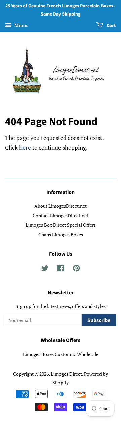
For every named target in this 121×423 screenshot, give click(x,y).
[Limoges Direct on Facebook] (61, 269)
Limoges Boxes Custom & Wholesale (60, 354)
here (25, 147)
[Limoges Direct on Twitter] (45, 269)
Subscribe (98, 320)
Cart (111, 25)
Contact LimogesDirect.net (60, 215)
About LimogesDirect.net (60, 206)
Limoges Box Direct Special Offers (61, 225)
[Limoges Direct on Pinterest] (76, 269)
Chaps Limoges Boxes (60, 234)
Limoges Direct (66, 374)
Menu (20, 25)
